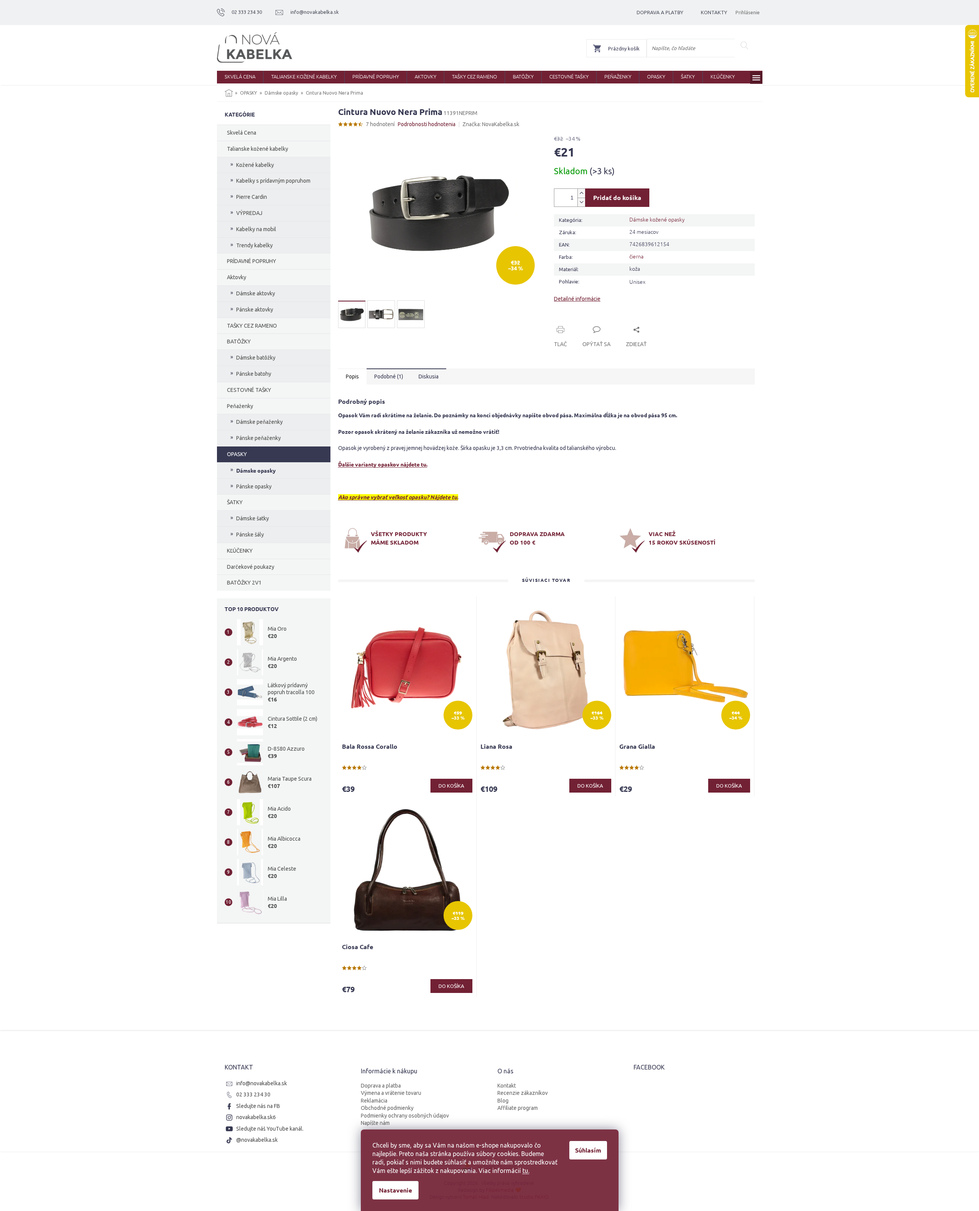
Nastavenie (395, 1190)
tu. (525, 1170)
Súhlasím (588, 1150)
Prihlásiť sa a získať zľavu (563, 631)
